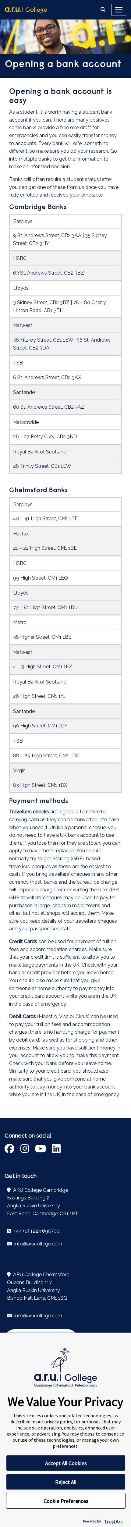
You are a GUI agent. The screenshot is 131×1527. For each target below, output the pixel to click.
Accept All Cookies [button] (66, 1463)
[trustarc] (113, 1521)
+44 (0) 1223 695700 (36, 1231)
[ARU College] (26, 10)
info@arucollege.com (37, 1244)
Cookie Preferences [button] (66, 1500)
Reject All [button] (65, 1482)
